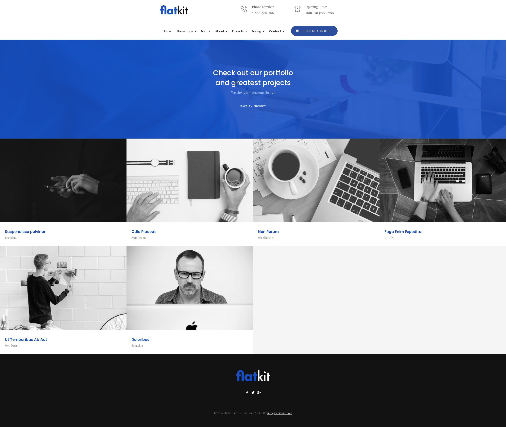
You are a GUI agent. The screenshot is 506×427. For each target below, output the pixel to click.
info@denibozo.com (279, 413)
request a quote (316, 31)
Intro (167, 31)
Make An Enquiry (253, 106)
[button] (187, 31)
